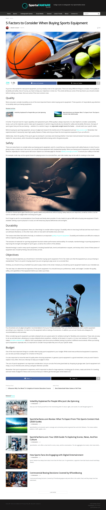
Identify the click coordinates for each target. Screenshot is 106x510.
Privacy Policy (25, 503)
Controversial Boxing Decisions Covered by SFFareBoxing (56, 472)
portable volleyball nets (17, 340)
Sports (15, 13)
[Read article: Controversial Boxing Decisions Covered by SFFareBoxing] (16, 479)
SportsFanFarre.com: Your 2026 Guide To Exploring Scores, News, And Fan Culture (64, 438)
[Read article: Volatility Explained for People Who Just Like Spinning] (9, 114)
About (66, 13)
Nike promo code (81, 130)
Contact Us (74, 13)
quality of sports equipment (60, 236)
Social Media (39, 13)
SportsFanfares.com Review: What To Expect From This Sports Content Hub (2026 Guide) (64, 420)
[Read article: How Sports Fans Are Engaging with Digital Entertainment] (16, 461)
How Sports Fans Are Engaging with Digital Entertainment (56, 454)
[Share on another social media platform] (98, 83)
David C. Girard (15, 27)
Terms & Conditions (15, 503)
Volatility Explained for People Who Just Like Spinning (30, 112)
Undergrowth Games (27, 13)
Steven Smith (34, 403)
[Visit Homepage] (36, 6)
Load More (53, 492)
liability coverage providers (69, 151)
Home (9, 13)
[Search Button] (98, 13)
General (49, 13)
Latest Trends (58, 13)
